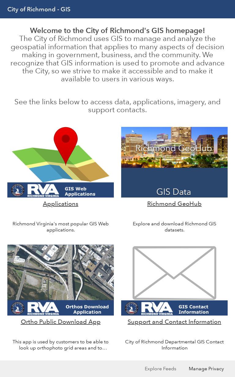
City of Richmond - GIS (38, 9)
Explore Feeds (160, 368)
